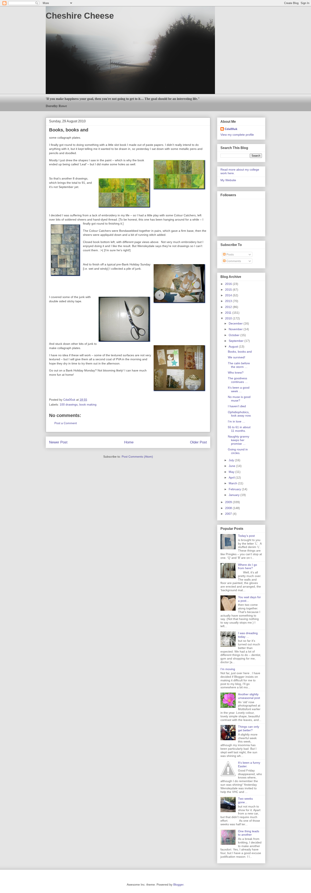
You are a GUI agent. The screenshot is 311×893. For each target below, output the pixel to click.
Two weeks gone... (245, 800)
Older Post (198, 442)
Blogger (178, 884)
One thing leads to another (248, 833)
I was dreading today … (248, 634)
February (235, 489)
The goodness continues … (238, 380)
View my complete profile (237, 134)
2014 (229, 295)
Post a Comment (65, 423)
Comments (233, 261)
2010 (229, 318)
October (234, 335)
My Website (228, 180)
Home (128, 442)
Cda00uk (231, 129)
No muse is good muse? (239, 398)
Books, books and (240, 351)
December (236, 323)
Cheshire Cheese (80, 15)
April (232, 477)
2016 (229, 284)
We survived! (236, 357)
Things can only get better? (248, 728)
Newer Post (58, 442)
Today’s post (246, 535)
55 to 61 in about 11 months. (239, 428)
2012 (229, 307)
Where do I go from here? (247, 566)
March (233, 483)
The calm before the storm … (239, 365)
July (232, 460)
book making (87, 404)
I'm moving (227, 669)
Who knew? (236, 372)
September (236, 340)
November (236, 329)
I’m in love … (236, 421)
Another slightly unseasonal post (249, 696)
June (232, 466)
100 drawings (69, 404)
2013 (229, 301)
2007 (229, 513)
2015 (229, 289)
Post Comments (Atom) (137, 456)
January (234, 495)
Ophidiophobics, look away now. (239, 413)
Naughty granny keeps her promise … (238, 440)
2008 (229, 508)
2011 (228, 312)
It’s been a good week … (238, 389)
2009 (229, 502)
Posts (230, 254)
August (234, 346)
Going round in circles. (238, 451)
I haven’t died (237, 406)
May (232, 471)
